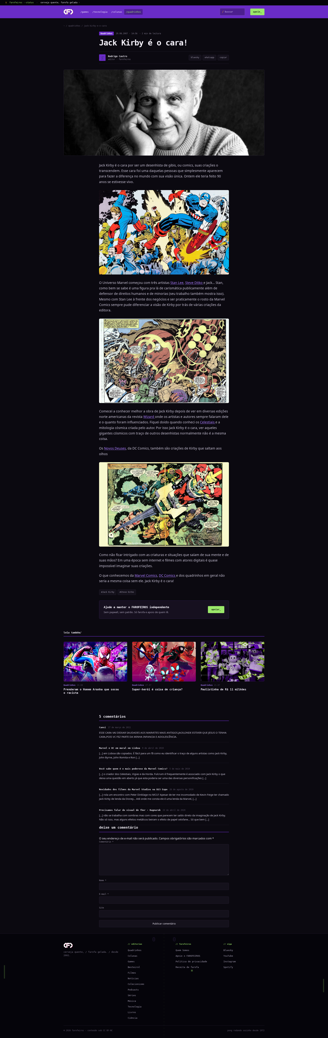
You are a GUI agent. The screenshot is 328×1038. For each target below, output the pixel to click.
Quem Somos (182, 950)
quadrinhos (74, 26)
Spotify (228, 967)
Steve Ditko (194, 282)
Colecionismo (136, 984)
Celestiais (207, 422)
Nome (102, 880)
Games (131, 961)
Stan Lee (176, 282)
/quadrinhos (133, 12)
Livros (132, 1012)
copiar (223, 57)
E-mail (104, 894)
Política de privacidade (191, 961)
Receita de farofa (187, 967)
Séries (132, 995)
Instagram (229, 961)
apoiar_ (216, 609)
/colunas (116, 12)
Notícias (133, 978)
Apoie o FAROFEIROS (188, 956)
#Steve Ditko (127, 592)
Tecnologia (134, 1006)
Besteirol (134, 967)
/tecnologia (99, 12)
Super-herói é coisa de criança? (157, 689)
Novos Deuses (115, 448)
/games (84, 12)
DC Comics (167, 575)
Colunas (132, 956)
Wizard (149, 416)
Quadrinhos (106, 33)
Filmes (132, 973)
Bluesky (228, 950)
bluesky (195, 57)
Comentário (106, 842)
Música (132, 1001)
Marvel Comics (146, 575)
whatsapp (209, 57)
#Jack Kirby (107, 592)
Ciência (132, 1018)
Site (101, 908)
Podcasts (133, 989)
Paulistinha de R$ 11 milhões (223, 689)
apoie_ (257, 11)
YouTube (228, 956)
